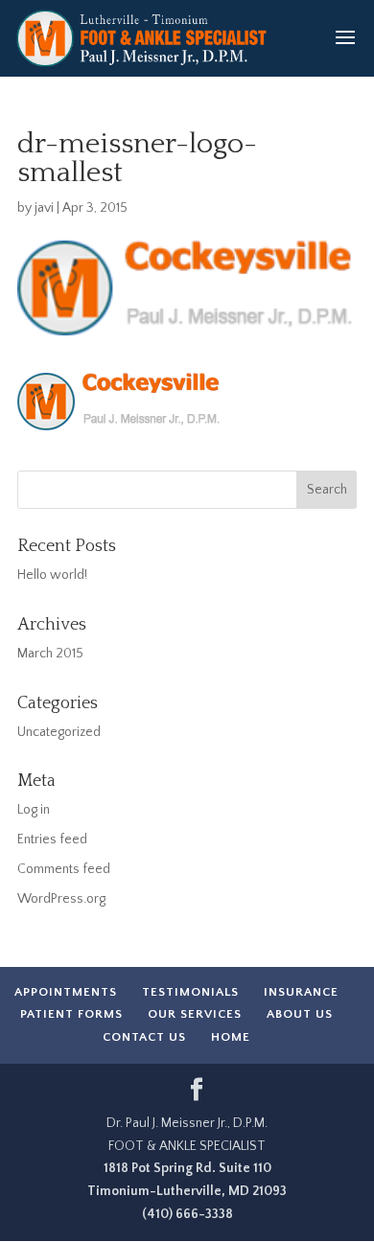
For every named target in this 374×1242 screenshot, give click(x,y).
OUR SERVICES (195, 1014)
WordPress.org (61, 899)
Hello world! (52, 575)
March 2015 (50, 653)
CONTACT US (144, 1037)
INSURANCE (301, 992)
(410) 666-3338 (187, 1214)
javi (44, 208)
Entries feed (52, 839)
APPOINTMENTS (65, 992)
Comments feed (63, 869)
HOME (230, 1037)
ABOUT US (300, 1014)
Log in (33, 809)
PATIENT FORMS (71, 1014)
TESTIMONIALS (190, 992)
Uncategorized (59, 732)
